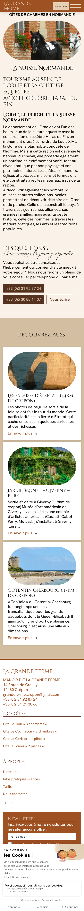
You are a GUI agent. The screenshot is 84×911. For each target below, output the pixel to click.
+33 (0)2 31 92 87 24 (23, 288)
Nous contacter (15, 794)
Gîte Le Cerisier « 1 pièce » (24, 738)
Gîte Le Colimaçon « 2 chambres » (29, 731)
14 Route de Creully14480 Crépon (20, 687)
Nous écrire (60, 299)
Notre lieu (10, 771)
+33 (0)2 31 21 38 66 (20, 704)
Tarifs (7, 786)
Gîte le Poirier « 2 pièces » (23, 746)
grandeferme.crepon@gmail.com (31, 694)
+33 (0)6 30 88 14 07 (23, 299)
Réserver (61, 6)
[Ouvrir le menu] (75, 6)
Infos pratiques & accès (21, 779)
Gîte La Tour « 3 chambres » (25, 724)
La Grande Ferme (17, 6)
